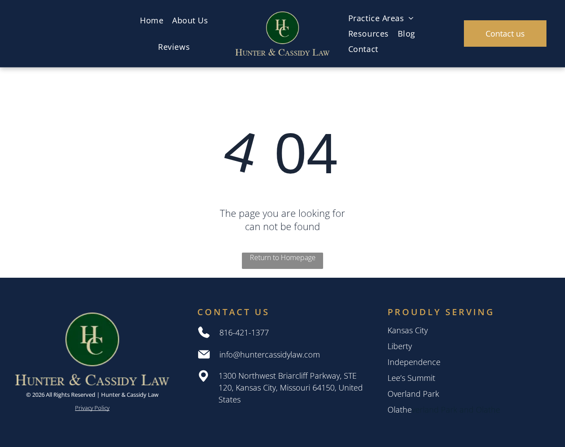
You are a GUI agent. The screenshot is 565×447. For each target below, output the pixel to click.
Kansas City (408, 330)
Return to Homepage (283, 257)
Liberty (400, 346)
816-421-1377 (244, 332)
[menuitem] (152, 20)
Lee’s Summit (411, 377)
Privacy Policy (92, 408)
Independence (414, 362)
